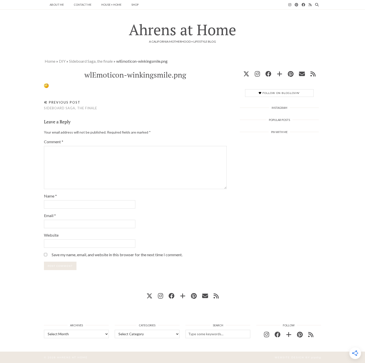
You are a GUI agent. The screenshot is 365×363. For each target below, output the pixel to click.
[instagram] (257, 73)
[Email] (302, 73)
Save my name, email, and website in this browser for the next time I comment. (117, 254)
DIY (62, 61)
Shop (135, 4)
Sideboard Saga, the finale (91, 61)
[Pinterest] (296, 4)
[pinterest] (290, 73)
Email (50, 215)
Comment (53, 141)
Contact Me (82, 4)
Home (50, 61)
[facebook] (268, 73)
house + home (111, 4)
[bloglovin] (279, 73)
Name (50, 196)
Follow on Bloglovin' (280, 93)
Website (51, 235)
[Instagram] (289, 4)
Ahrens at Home (182, 29)
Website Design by (298, 357)
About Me (57, 4)
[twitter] (246, 73)
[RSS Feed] (310, 4)
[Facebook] (303, 4)
